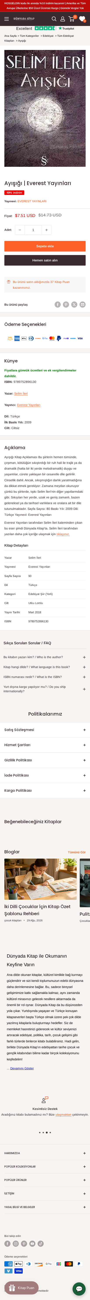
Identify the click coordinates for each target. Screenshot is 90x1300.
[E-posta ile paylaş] (83, 304)
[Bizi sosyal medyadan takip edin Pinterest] (24, 1244)
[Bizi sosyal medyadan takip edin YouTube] (32, 1244)
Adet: (8, 229)
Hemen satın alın (45, 260)
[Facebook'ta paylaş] (58, 304)
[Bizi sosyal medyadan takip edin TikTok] (41, 1244)
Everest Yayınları (32, 201)
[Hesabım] (63, 19)
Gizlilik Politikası (18, 760)
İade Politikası (16, 775)
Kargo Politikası (18, 790)
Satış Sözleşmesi (19, 729)
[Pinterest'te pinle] (66, 304)
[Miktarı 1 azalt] (19, 230)
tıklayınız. (63, 534)
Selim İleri (21, 393)
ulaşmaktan (63, 1114)
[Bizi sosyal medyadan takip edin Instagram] (16, 1244)
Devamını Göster (22, 1068)
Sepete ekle (45, 246)
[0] (71, 19)
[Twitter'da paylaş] (74, 304)
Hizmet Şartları (17, 744)
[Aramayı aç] (54, 19)
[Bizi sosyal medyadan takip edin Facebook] (7, 1244)
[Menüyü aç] (6, 19)
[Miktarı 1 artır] (46, 230)
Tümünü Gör (77, 852)
